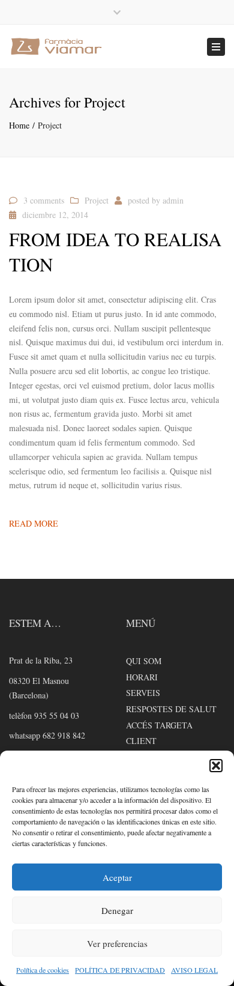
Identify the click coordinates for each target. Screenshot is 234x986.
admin (173, 200)
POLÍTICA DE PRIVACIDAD (120, 970)
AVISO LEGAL (194, 970)
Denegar (117, 910)
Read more (33, 523)
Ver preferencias (117, 943)
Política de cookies (42, 970)
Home (19, 125)
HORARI (142, 677)
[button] (216, 766)
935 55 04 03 (56, 715)
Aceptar (117, 877)
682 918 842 (62, 735)
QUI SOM (143, 661)
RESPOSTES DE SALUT (171, 709)
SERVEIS (143, 692)
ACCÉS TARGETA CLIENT (159, 733)
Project (97, 200)
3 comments (43, 200)
